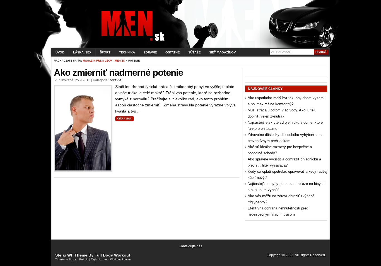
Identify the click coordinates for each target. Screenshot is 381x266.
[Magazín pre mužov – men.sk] (132, 40)
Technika (127, 52)
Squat (73, 259)
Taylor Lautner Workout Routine (111, 259)
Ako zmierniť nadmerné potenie (118, 72)
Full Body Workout (112, 255)
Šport (105, 52)
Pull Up (83, 259)
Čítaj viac (124, 118)
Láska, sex (82, 52)
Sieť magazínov (222, 52)
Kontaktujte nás (190, 246)
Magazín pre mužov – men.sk (104, 60)
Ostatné (172, 52)
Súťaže (194, 52)
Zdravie (150, 52)
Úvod (60, 52)
